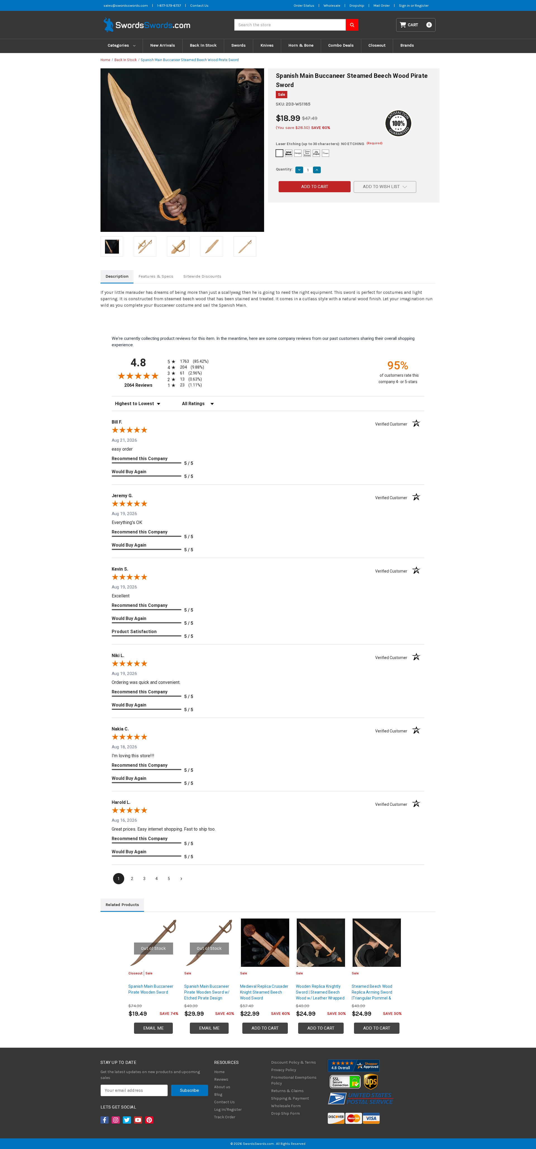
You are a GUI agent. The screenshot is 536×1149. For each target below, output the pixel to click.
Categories (119, 45)
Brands (407, 45)
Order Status (304, 5)
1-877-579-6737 (169, 5)
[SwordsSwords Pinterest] (148, 1120)
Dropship (357, 5)
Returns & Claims (287, 1090)
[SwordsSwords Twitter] (126, 1120)
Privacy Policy (283, 1070)
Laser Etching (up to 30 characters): (329, 143)
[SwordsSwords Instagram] (115, 1120)
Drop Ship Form (285, 1113)
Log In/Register (228, 1109)
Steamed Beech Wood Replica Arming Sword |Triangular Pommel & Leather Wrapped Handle (374, 995)
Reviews (221, 1079)
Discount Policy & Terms (293, 1062)
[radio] (187, 361)
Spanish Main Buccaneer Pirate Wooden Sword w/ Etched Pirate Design (207, 992)
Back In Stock (203, 45)
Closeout (377, 45)
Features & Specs (155, 276)
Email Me (153, 1028)
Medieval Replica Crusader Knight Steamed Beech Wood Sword (264, 992)
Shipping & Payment (290, 1098)
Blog (218, 1094)
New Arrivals (162, 45)
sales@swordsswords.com (126, 5)
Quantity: (284, 169)
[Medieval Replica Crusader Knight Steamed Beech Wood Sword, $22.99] (265, 943)
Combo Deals (341, 45)
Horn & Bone (301, 45)
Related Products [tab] (122, 904)
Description (117, 276)
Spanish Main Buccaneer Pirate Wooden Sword (151, 989)
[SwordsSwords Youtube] (137, 1120)
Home (219, 1071)
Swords (238, 45)
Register (422, 5)
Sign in (405, 5)
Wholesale (332, 5)
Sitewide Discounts (202, 276)
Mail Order (382, 5)
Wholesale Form (286, 1106)
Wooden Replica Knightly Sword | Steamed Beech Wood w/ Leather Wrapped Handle (320, 995)
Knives (267, 45)
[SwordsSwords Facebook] (104, 1120)
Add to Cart (265, 1028)
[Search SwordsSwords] (352, 25)
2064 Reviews (144, 385)
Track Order (224, 1117)
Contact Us (199, 5)
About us (222, 1087)
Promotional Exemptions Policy (294, 1080)
